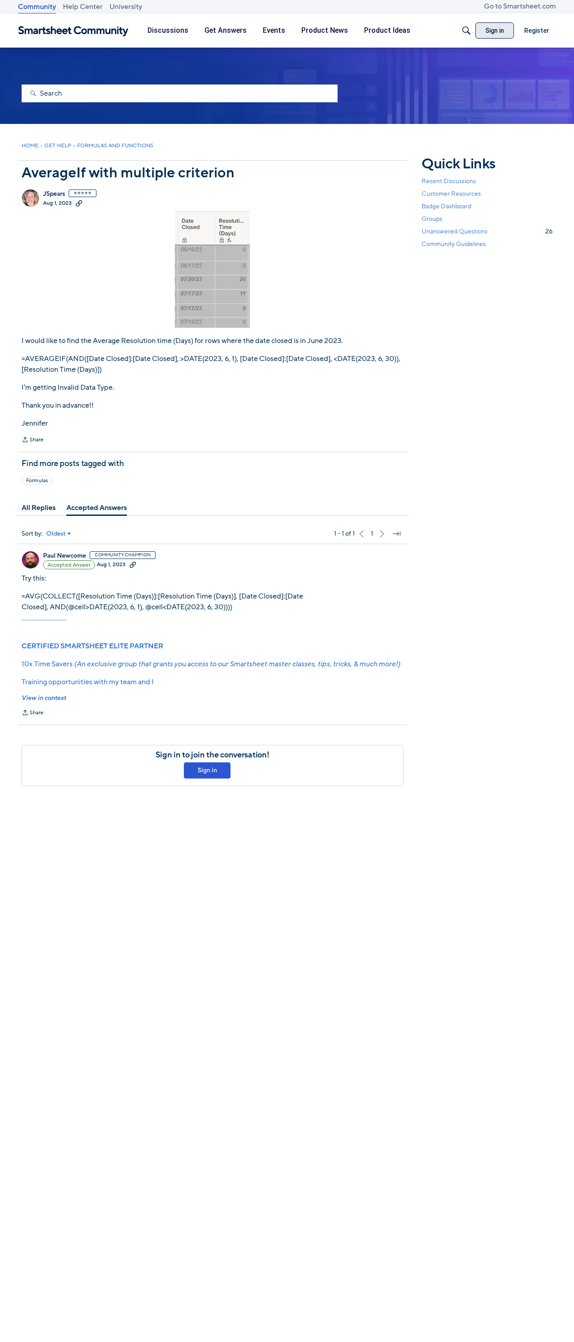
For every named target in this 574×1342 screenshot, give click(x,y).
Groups (432, 219)
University (125, 7)
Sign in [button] (207, 770)
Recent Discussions (449, 181)
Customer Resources (451, 193)
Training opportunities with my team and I (88, 682)
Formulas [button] (37, 480)
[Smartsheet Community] (73, 31)
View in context (44, 698)
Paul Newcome (64, 556)
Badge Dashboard (446, 206)
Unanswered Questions (487, 231)
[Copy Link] (79, 203)
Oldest (56, 533)
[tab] (38, 507)
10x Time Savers (211, 664)
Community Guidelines (454, 244)
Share (32, 440)
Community (37, 7)
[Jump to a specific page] (396, 534)
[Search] (466, 30)
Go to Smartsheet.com (520, 6)
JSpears (54, 194)
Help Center (83, 7)
